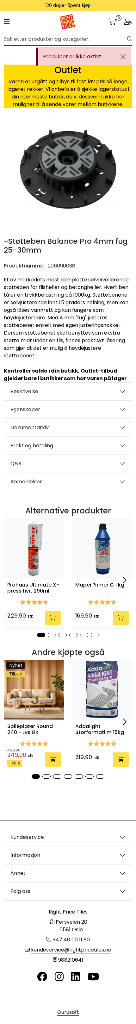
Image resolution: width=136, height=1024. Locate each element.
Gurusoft (68, 1012)
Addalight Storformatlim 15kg (99, 729)
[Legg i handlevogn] (53, 618)
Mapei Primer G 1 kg (99, 585)
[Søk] (129, 39)
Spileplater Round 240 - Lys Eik (30, 729)
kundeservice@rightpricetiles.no (71, 949)
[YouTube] (93, 977)
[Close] (123, 57)
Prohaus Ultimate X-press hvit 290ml (33, 588)
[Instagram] (59, 977)
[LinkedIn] (75, 977)
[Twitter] (42, 977)
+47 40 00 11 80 (71, 939)
